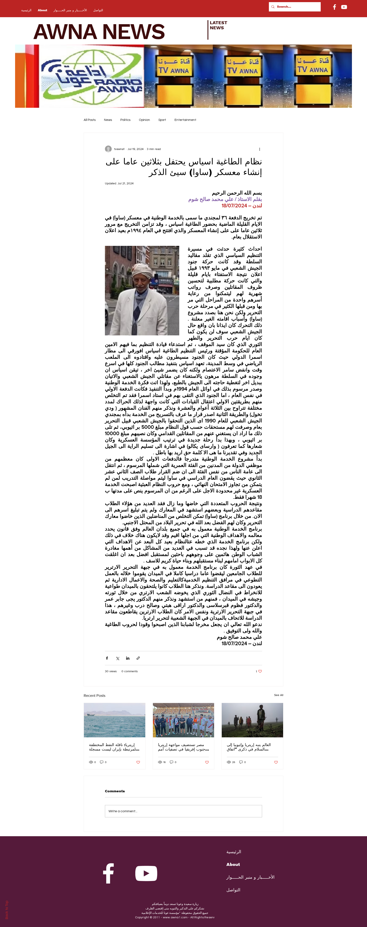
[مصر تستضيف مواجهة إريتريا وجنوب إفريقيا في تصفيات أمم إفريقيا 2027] (183, 720)
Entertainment (185, 120)
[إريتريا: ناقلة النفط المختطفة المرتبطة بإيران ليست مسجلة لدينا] (114, 720)
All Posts (90, 120)
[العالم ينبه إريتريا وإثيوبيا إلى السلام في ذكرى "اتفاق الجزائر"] (252, 720)
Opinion (144, 120)
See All (278, 695)
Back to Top (6, 909)
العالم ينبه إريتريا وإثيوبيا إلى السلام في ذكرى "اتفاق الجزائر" (249, 747)
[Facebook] (334, 7)
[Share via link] (138, 658)
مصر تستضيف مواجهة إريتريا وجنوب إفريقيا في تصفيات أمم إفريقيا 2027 (182, 747)
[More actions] (259, 148)
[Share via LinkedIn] (128, 658)
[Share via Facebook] (107, 658)
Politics (125, 120)
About (233, 864)
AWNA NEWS (104, 31)
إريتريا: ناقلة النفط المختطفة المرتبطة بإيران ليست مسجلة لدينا (113, 747)
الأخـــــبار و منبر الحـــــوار (247, 877)
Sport (162, 120)
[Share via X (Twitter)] (117, 658)
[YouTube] (344, 7)
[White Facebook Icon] (108, 873)
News (108, 120)
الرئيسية (233, 851)
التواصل (233, 890)
